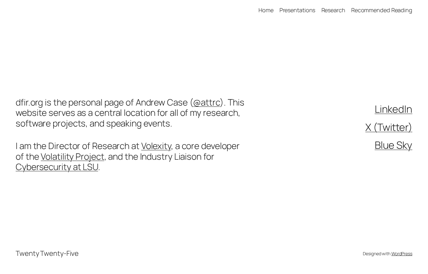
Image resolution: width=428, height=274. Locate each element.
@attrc (206, 102)
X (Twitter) (388, 127)
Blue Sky (393, 145)
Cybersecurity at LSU (57, 167)
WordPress (401, 253)
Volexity (156, 146)
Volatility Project (72, 156)
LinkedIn (393, 109)
